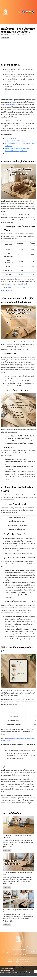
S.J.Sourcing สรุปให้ (10, 139)
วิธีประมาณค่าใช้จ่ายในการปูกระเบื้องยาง (16, 151)
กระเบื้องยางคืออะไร (11, 105)
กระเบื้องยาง (14, 713)
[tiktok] (33, 11)
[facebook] (23, 11)
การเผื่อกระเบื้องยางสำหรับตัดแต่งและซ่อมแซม (17, 148)
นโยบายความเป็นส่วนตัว (8, 972)
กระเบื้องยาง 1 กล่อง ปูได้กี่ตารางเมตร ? (16, 141)
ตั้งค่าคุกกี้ (28, 972)
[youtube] (26, 11)
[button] (19, 11)
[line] (30, 11)
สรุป (6, 153)
